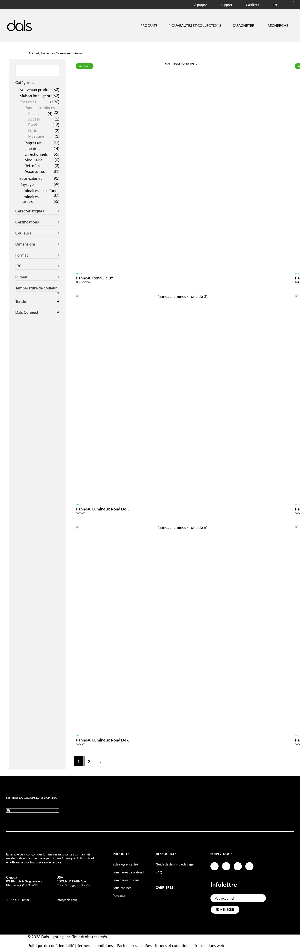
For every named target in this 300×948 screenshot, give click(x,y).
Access (34, 119)
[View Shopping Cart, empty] (288, 4)
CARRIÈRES (164, 887)
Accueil (34, 53)
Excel (32, 124)
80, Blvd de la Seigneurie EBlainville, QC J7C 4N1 (24, 881)
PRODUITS (121, 854)
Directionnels (36, 154)
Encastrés (48, 53)
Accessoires (34, 171)
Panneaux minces (39, 107)
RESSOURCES (166, 854)
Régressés (33, 143)
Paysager (27, 184)
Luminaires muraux (29, 199)
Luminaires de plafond (38, 190)
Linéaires (32, 148)
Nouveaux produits (35, 89)
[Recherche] (56, 70)
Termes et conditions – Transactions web (189, 945)
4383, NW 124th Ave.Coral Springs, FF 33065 (73, 881)
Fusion (34, 130)
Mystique (36, 136)
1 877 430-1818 (17, 900)
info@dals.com (67, 900)
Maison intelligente (35, 95)
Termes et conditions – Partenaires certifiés (114, 945)
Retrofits (32, 165)
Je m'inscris (225, 909)
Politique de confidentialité (51, 945)
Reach (33, 113)
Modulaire (33, 159)
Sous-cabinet (30, 178)
